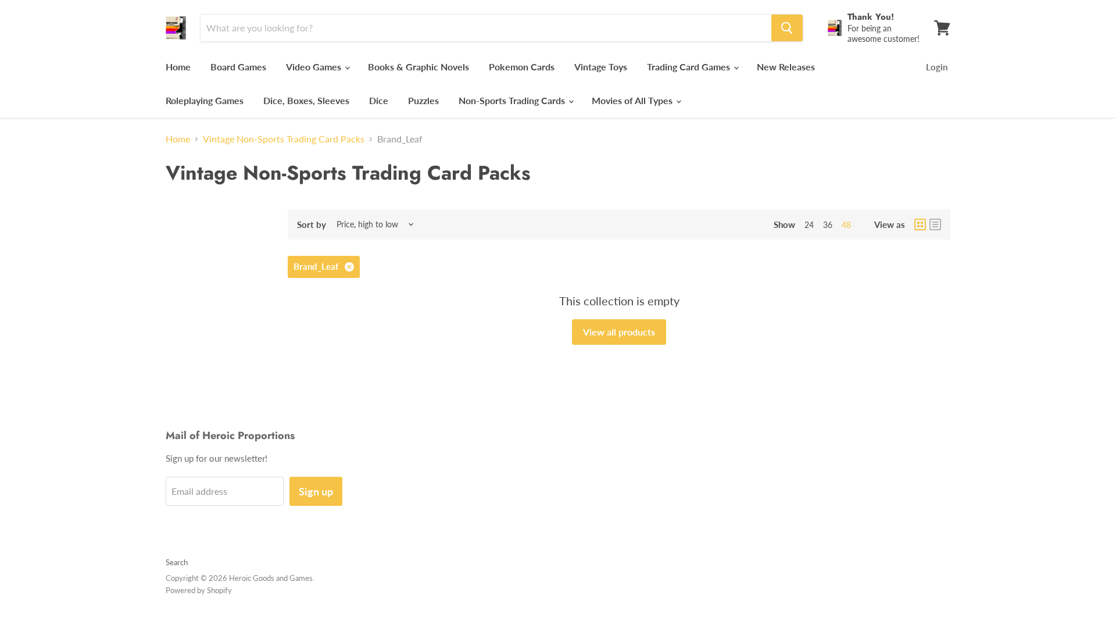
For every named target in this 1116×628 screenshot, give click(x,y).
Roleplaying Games (205, 100)
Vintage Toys (600, 66)
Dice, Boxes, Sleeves (306, 100)
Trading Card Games (689, 66)
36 (827, 225)
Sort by (311, 225)
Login (936, 67)
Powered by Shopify (199, 590)
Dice (378, 100)
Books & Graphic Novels (418, 66)
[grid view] (920, 224)
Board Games (238, 66)
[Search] (787, 28)
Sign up (316, 491)
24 (809, 225)
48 (846, 225)
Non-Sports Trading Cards (513, 100)
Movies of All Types (633, 100)
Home (178, 66)
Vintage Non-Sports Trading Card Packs (283, 139)
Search (177, 562)
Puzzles (423, 100)
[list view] (935, 224)
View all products (619, 331)
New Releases (786, 66)
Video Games (315, 66)
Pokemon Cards (522, 66)
